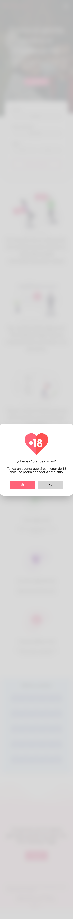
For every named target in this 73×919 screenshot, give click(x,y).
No (50, 484)
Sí (22, 484)
